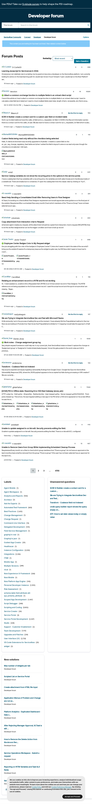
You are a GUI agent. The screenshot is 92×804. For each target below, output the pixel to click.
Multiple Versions (11, 566)
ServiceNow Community (12, 37)
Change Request (11, 519)
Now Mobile (9, 577)
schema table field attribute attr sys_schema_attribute (17, 594)
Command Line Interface (14, 523)
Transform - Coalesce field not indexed (18, 367)
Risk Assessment (11, 589)
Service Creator (11, 611)
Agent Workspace (11, 492)
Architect (8, 500)
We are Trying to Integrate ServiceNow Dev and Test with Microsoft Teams (33, 318)
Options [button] (86, 37)
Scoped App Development (15, 599)
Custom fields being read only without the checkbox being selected (30, 138)
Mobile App (9, 562)
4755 (57, 471)
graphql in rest (10, 535)
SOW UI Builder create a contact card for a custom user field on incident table (34, 117)
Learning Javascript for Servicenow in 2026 (20, 71)
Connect (27, 37)
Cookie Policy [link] (36, 787)
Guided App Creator (12, 542)
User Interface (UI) (12, 638)
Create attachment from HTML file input (20, 687)
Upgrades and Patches (13, 634)
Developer (37, 37)
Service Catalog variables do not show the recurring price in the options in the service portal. (41, 176)
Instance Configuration (13, 550)
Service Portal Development (16, 619)
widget (7, 646)
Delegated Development (14, 527)
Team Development (12, 631)
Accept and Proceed (72, 797)
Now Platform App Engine (15, 581)
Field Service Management (15, 531)
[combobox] (54, 25)
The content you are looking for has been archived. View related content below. (37, 44)
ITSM (6, 558)
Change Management (13, 515)
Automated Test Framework (15, 507)
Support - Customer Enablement (17, 627)
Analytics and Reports (13, 496)
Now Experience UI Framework (17, 573)
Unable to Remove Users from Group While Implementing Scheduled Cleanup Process (38, 447)
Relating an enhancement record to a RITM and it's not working (28, 281)
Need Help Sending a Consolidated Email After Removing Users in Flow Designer (36, 197)
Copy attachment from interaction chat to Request (23, 222)
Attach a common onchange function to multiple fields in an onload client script (37, 95)
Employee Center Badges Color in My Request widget (27, 243)
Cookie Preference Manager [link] (61, 787)
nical (6, 569)
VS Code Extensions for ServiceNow (19, 642)
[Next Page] (64, 470)
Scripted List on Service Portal (17, 676)
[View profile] (6, 67)
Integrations (9, 554)
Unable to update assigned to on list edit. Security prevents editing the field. (34, 428)
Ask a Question (82, 61)
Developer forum (29, 84)
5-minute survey (30, 4)
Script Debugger (11, 603)
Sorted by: (47, 58)
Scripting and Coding (13, 607)
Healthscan (9, 546)
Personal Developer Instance (16, 585)
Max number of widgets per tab (17, 666)
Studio (6, 623)
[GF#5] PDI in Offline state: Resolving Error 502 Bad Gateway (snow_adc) (32, 391)
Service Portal (10, 615)
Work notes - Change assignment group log (22, 342)
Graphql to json (10, 538)
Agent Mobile (9, 488)
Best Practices (10, 511)
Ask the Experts (10, 503)
